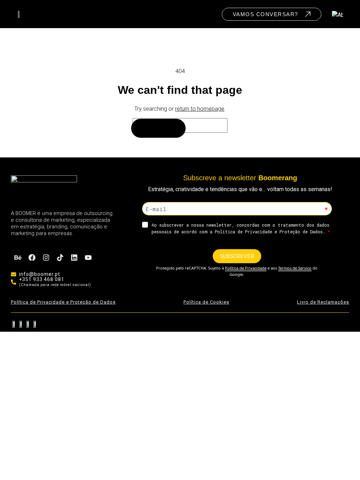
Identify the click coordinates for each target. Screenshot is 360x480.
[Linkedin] (74, 258)
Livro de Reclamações (323, 302)
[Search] (158, 128)
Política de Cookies (206, 302)
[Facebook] (32, 258)
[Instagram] (46, 258)
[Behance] (18, 258)
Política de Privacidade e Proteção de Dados (63, 302)
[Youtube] (88, 258)
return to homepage (199, 108)
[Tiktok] (60, 258)
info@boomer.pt (39, 274)
